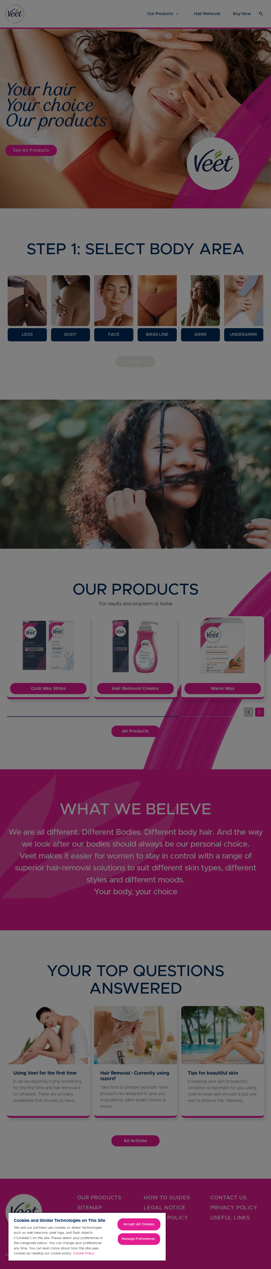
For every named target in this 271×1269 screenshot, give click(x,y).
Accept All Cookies (138, 1224)
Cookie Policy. (84, 1253)
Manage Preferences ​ (139, 1239)
